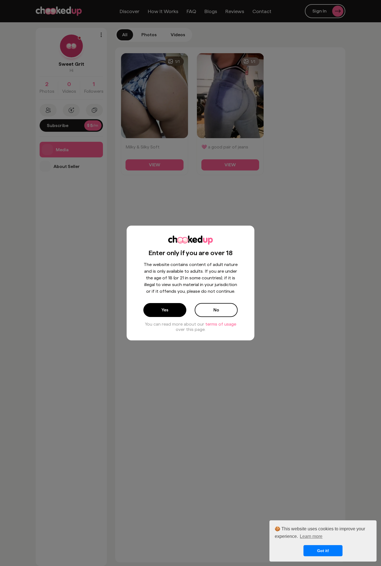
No (216, 310)
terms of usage (220, 324)
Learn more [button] (311, 536)
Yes (164, 310)
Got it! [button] (323, 550)
